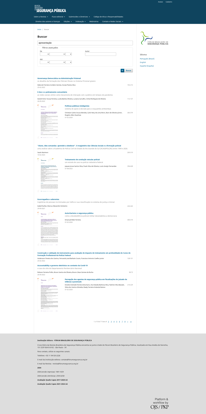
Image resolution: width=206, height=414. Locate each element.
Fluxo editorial (58, 17)
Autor (87, 51)
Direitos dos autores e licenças (48, 21)
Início (39, 29)
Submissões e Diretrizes (78, 17)
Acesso (160, 2)
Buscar (128, 70)
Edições (67, 21)
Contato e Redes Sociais (112, 21)
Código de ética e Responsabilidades (108, 17)
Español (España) (147, 66)
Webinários (93, 21)
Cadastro (169, 2)
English (143, 62)
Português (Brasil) (147, 59)
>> (131, 321)
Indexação (80, 21)
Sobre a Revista (40, 17)
